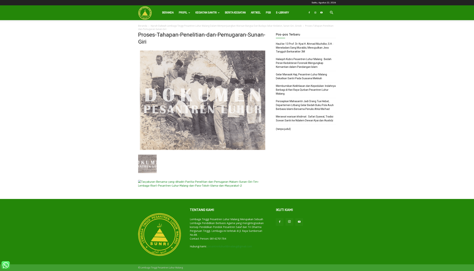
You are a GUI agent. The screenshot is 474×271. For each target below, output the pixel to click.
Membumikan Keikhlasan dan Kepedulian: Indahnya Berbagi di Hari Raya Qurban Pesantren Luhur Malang (306, 89)
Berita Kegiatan (235, 12)
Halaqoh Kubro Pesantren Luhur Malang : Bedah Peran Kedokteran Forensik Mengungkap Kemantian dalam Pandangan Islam (303, 63)
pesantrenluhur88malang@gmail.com (229, 246)
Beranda (168, 12)
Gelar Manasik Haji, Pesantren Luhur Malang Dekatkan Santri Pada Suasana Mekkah (301, 76)
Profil (183, 12)
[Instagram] (315, 12)
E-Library (282, 12)
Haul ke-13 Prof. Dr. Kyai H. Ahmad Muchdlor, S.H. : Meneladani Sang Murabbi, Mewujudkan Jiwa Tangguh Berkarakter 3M (304, 47)
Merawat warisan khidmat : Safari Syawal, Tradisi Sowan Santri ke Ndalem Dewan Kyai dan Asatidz (304, 118)
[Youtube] (321, 12)
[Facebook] (309, 12)
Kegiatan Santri (206, 12)
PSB (268, 12)
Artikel (256, 12)
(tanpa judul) (283, 128)
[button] (331, 13)
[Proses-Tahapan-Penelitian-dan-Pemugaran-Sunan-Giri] (202, 150)
